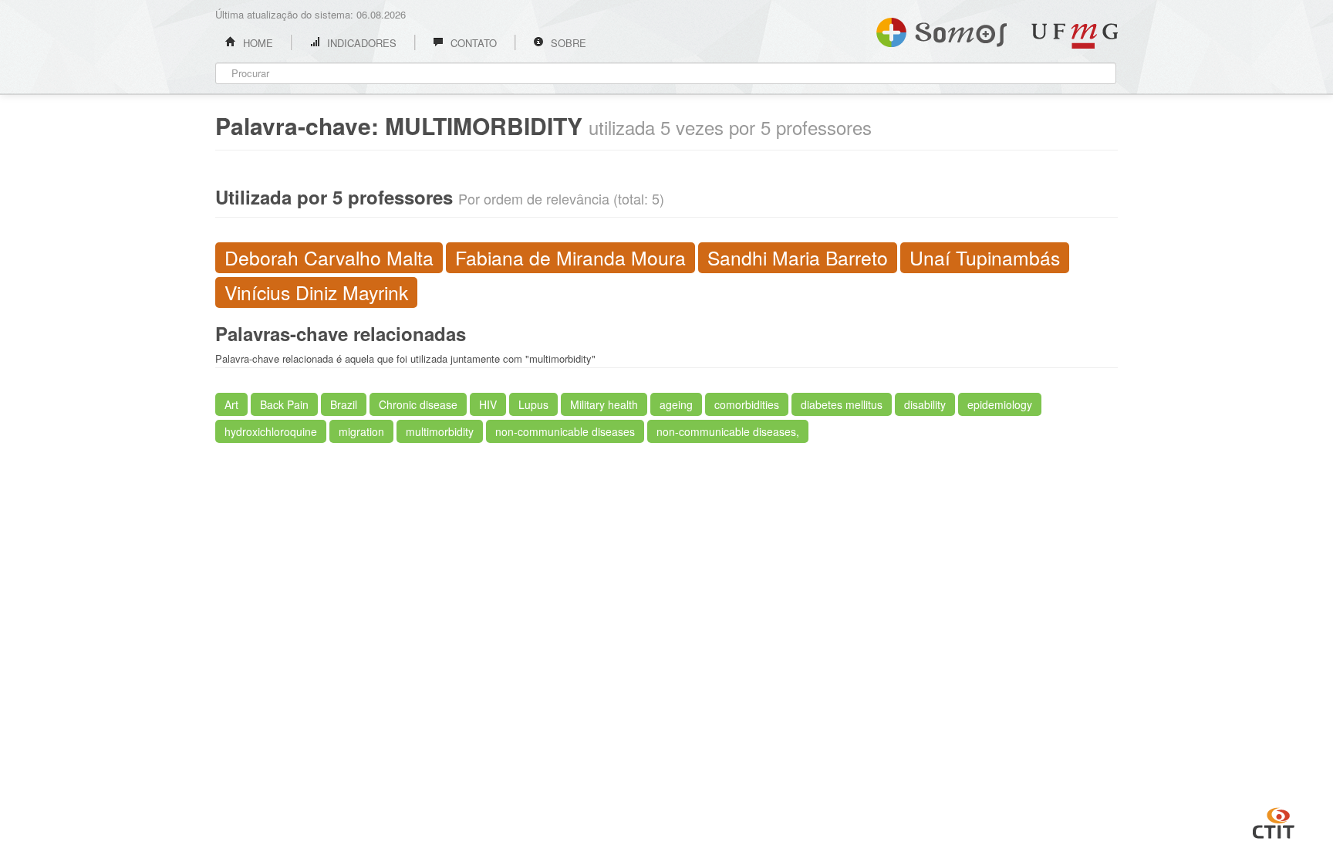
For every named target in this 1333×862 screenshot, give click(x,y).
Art (231, 404)
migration (361, 431)
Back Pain (284, 404)
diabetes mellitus (841, 404)
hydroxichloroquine (270, 431)
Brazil (343, 404)
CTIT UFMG (1273, 821)
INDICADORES (360, 42)
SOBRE (567, 42)
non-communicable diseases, (727, 431)
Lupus (533, 404)
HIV (488, 404)
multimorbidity (440, 431)
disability (925, 404)
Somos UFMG (941, 29)
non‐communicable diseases (565, 431)
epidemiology (999, 404)
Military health (604, 404)
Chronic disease (418, 404)
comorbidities (746, 404)
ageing (676, 404)
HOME (256, 42)
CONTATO (472, 42)
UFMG (1074, 36)
